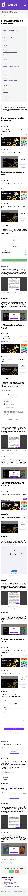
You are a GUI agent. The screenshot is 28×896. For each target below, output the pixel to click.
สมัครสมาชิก (9, 862)
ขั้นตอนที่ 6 (6, 94)
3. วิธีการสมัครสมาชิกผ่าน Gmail (10, 52)
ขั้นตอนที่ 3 (6, 45)
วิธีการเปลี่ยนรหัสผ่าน (8, 879)
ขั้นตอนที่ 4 (6, 47)
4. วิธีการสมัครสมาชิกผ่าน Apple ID (11, 66)
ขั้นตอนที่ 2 (6, 35)
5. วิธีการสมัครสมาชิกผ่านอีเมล (10, 80)
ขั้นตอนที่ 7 (6, 96)
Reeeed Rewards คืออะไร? (9, 882)
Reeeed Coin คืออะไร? (8, 881)
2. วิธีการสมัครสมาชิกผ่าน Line (10, 38)
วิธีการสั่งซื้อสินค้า (7, 885)
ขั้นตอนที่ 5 (6, 50)
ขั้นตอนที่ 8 (6, 99)
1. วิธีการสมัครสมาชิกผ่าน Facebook (11, 31)
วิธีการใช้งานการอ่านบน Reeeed (11, 886)
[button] (11, 871)
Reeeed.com (13, 130)
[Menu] (25, 5)
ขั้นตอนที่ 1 (6, 33)
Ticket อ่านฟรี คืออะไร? (8, 883)
